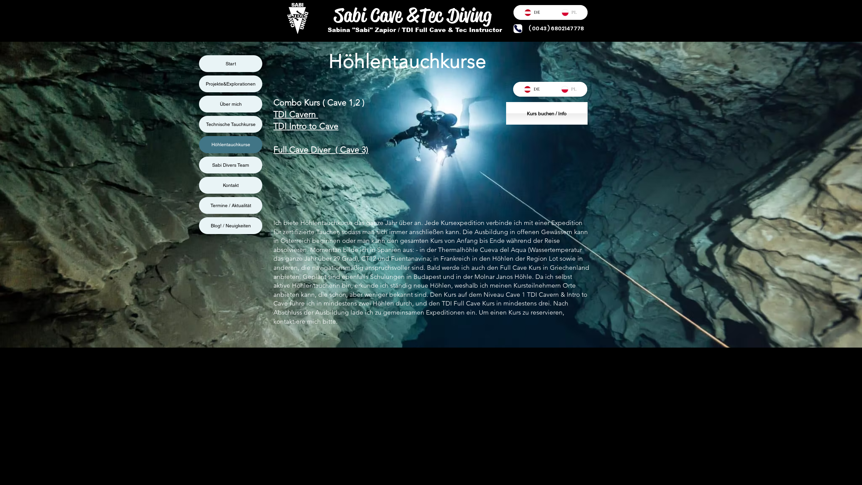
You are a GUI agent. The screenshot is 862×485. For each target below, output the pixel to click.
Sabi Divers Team (230, 165)
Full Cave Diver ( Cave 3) (320, 149)
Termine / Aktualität (230, 205)
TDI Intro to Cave (305, 126)
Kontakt (231, 185)
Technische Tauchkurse (231, 124)
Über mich (231, 104)
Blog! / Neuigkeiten (231, 225)
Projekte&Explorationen (231, 84)
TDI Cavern (295, 114)
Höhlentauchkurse (230, 144)
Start (231, 63)
